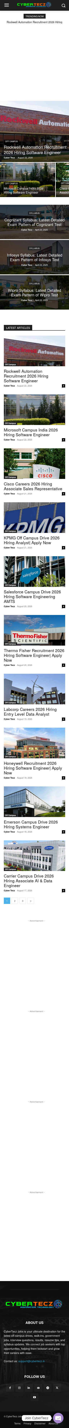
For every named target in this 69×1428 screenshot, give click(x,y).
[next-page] (30, 901)
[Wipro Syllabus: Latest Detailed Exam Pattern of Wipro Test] (34, 292)
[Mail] (38, 1388)
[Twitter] (57, 1388)
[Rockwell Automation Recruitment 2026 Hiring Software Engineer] (34, 131)
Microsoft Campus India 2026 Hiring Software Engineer (31, 432)
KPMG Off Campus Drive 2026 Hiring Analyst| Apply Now (32, 540)
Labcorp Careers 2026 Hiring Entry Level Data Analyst (30, 711)
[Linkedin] (29, 1388)
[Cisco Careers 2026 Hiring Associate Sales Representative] (34, 463)
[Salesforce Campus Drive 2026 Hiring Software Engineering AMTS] (34, 571)
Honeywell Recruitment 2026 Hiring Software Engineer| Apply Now (33, 768)
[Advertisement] (34, 59)
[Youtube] (34, 1397)
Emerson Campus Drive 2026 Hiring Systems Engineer (31, 824)
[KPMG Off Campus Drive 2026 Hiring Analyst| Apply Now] (34, 517)
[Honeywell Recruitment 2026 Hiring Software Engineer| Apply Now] (34, 743)
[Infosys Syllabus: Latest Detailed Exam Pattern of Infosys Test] (34, 257)
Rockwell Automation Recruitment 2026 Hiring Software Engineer (26, 375)
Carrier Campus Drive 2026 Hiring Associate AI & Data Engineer (29, 880)
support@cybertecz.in (31, 1361)
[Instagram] (19, 1388)
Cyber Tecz (9, 385)
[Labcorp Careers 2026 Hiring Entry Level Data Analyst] (34, 689)
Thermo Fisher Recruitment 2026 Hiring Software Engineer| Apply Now (34, 655)
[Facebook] (10, 1388)
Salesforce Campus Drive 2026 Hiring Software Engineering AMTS (32, 596)
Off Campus (11, 141)
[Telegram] (47, 1388)
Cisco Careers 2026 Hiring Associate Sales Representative (33, 486)
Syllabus (34, 213)
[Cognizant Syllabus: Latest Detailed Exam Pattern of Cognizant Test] (34, 222)
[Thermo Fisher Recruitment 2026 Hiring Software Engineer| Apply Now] (34, 630)
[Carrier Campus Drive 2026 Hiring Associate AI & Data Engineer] (34, 855)
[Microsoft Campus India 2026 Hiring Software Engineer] (27, 180)
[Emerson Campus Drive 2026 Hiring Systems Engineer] (34, 801)
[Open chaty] (58, 1418)
